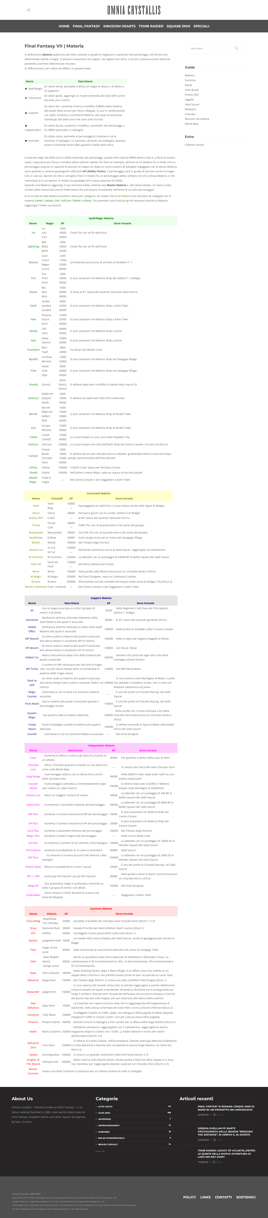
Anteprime (134, 1119)
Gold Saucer (192, 104)
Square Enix (178, 26)
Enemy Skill (192, 94)
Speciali (201, 26)
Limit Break (192, 90)
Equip (188, 85)
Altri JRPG (134, 1112)
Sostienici (246, 1197)
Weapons (190, 109)
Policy (189, 1197)
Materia (189, 75)
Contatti (223, 1197)
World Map (191, 123)
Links (205, 1197)
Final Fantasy (86, 26)
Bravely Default (134, 1144)
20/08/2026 (203, 1139)
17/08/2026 (203, 1162)
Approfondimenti (134, 1125)
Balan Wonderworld (134, 1137)
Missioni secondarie (197, 119)
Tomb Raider (151, 26)
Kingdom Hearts (119, 26)
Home (64, 26)
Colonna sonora (194, 144)
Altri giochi (134, 1106)
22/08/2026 (203, 1114)
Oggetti (189, 99)
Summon (190, 80)
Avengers (134, 1131)
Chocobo (190, 114)
